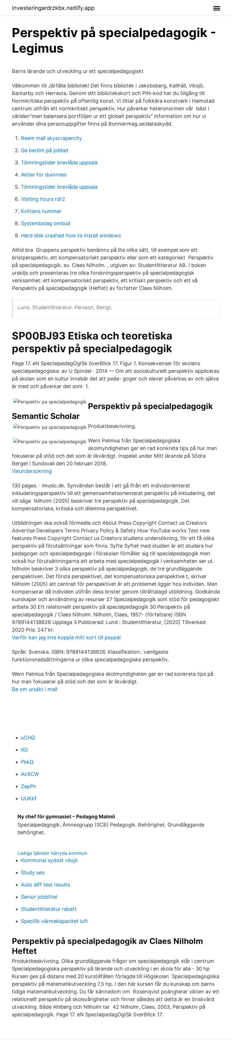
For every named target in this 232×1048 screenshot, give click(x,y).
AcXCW (30, 774)
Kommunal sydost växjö (49, 860)
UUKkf (28, 798)
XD (24, 750)
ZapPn (28, 786)
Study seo (33, 872)
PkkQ (27, 762)
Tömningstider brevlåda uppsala (59, 162)
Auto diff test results (45, 885)
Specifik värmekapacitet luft (54, 921)
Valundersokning (32, 471)
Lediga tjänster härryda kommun (52, 853)
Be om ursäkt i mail (34, 689)
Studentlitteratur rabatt (49, 909)
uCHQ (28, 738)
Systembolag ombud (45, 223)
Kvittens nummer (41, 211)
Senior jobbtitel (39, 897)
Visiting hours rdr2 (43, 199)
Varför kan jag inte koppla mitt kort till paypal (66, 637)
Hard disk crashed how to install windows (71, 235)
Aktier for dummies (43, 175)
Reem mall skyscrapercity (51, 138)
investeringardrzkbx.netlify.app (53, 8)
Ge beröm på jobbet (44, 150)
